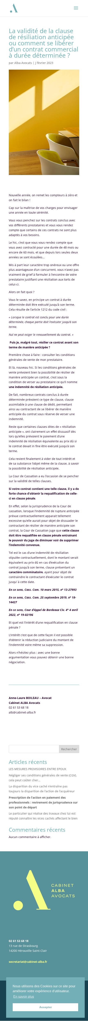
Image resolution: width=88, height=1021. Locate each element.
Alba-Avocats (23, 63)
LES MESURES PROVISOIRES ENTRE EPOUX (37, 769)
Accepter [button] (45, 1007)
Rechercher (69, 749)
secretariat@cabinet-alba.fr (28, 962)
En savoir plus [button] (23, 996)
